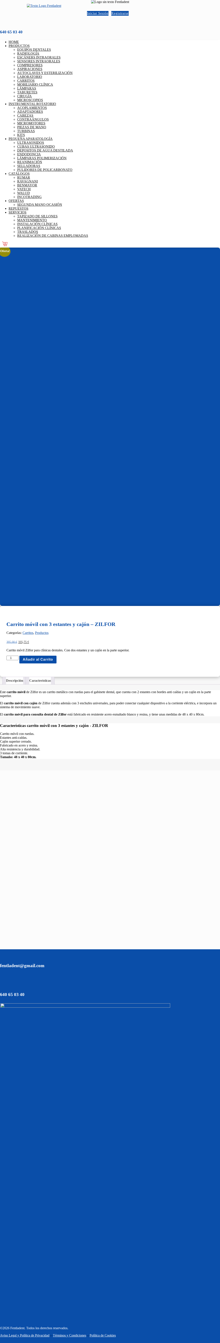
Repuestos (18, 208)
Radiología (28, 53)
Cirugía (24, 96)
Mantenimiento (32, 220)
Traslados (27, 232)
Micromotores (31, 123)
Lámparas (26, 88)
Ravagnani (27, 181)
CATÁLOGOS (19, 173)
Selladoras (28, 166)
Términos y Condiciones (69, 1335)
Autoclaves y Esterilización (45, 73)
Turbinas (26, 131)
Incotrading (29, 197)
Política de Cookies (103, 1335)
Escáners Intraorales (39, 57)
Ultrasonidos (30, 142)
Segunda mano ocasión (39, 204)
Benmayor (27, 185)
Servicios (17, 212)
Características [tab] (40, 680)
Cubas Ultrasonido (36, 146)
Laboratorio (29, 77)
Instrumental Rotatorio (32, 104)
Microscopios (30, 100)
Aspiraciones (29, 69)
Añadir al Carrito (38, 659)
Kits (21, 135)
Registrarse (120, 13)
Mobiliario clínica (35, 84)
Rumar (23, 177)
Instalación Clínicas (37, 224)
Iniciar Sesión (97, 13)
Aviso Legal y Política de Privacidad (24, 1335)
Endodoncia (29, 154)
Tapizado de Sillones (37, 216)
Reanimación (29, 162)
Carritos (26, 80)
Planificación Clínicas (39, 228)
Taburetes (27, 92)
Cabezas (25, 115)
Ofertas (16, 201)
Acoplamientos (32, 108)
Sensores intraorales (38, 61)
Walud (23, 193)
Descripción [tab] (14, 680)
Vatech (24, 189)
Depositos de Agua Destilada (45, 150)
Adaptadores (30, 111)
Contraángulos (33, 119)
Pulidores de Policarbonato (44, 170)
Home (14, 42)
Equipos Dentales (34, 49)
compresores (30, 65)
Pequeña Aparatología (31, 139)
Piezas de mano (31, 127)
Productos (19, 46)
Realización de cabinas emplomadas (52, 235)
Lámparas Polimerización (42, 158)
